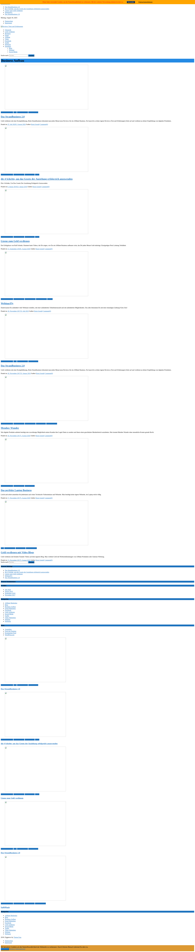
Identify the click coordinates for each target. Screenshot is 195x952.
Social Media (13, 52)
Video (7, 39)
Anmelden (8, 629)
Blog (10, 48)
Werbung (8, 44)
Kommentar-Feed (10, 633)
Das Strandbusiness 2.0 (12, 7)
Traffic (7, 43)
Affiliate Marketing (7, 112)
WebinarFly (8, 12)
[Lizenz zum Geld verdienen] (97, 211)
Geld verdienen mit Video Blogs (17, 552)
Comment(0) (44, 124)
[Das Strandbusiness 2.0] (97, 87)
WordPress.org (9, 635)
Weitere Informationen (17, 949)
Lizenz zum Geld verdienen (14, 10)
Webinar (11, 50)
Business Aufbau (22, 112)
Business (8, 33)
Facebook (8, 41)
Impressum (8, 23)
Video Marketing (41, 299)
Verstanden (5, 949)
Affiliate (7, 37)
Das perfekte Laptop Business (16, 490)
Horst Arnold (35, 124)
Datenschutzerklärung (145, 2)
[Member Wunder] (97, 398)
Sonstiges (8, 46)
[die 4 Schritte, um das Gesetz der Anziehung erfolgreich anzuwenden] (97, 149)
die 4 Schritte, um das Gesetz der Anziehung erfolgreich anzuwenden (27, 9)
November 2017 (10, 595)
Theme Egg (17, 937)
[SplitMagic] (97, 878)
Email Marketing (30, 299)
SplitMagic (5, 907)
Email (7, 35)
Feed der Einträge (10, 631)
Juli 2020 (8, 590)
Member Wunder (10, 428)
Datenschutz (9, 21)
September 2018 (10, 593)
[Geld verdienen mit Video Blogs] (97, 523)
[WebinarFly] (97, 274)
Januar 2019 (9, 591)
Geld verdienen (10, 32)
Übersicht (8, 30)
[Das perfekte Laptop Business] (97, 460)
